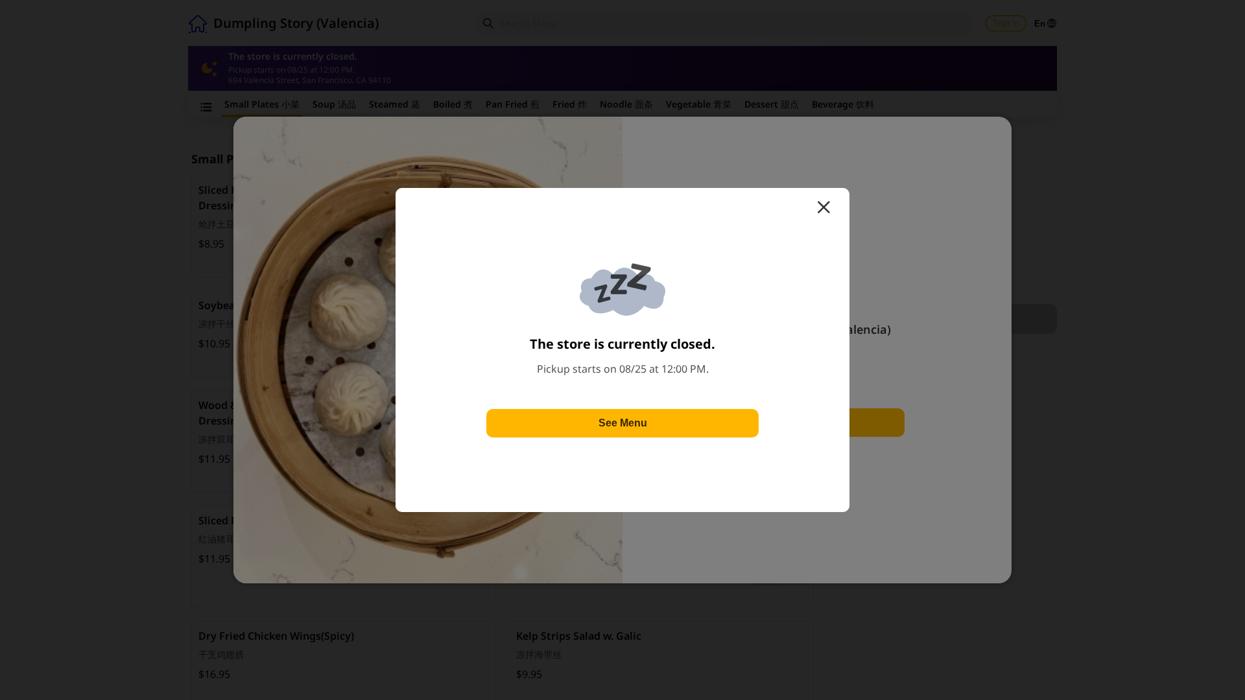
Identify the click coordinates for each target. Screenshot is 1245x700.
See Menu (623, 422)
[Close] (823, 207)
